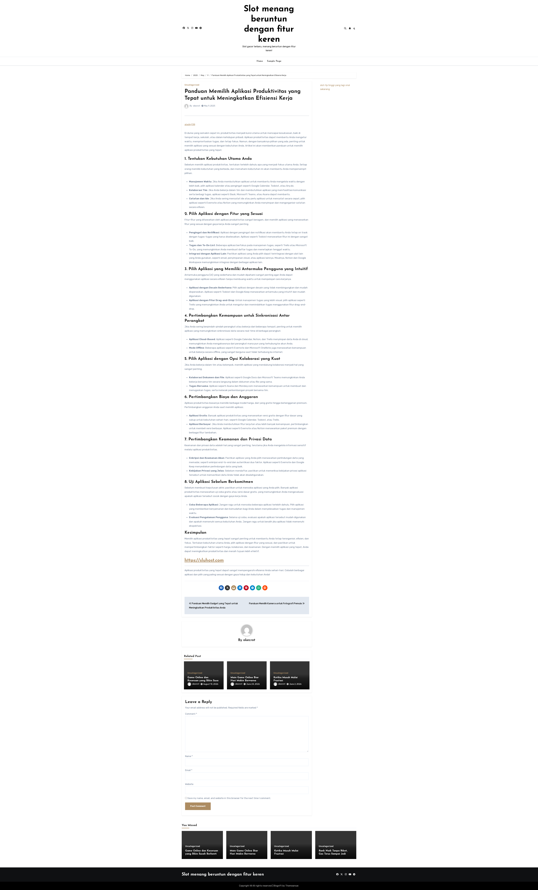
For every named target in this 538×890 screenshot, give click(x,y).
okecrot (196, 106)
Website (189, 784)
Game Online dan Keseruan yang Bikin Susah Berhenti (203, 680)
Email (188, 770)
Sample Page (274, 61)
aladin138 (190, 124)
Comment (191, 714)
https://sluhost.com (204, 560)
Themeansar (291, 885)
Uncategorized (192, 85)
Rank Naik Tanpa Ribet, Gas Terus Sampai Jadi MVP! (333, 854)
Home (260, 61)
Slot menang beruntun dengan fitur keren (223, 874)
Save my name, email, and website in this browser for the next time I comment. (229, 798)
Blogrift (277, 885)
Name (189, 756)
